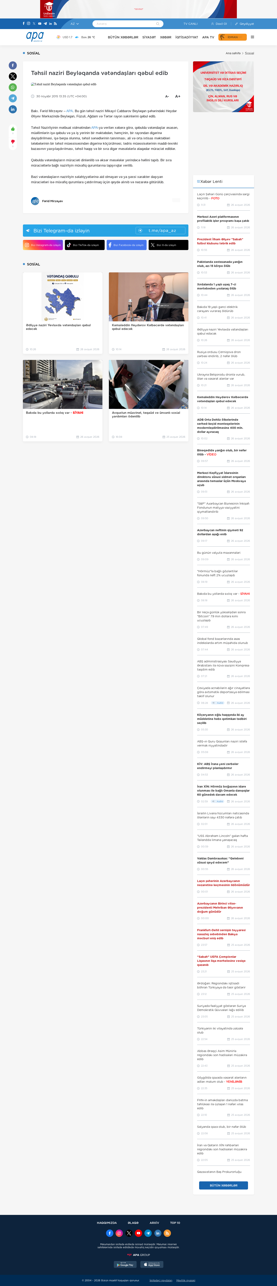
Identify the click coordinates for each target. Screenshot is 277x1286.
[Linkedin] (50, 24)
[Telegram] (45, 24)
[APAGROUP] (138, 1255)
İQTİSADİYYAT (186, 37)
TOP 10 (175, 1222)
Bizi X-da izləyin (166, 245)
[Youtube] (39, 24)
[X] (34, 24)
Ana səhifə (233, 53)
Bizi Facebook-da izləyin (128, 245)
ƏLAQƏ (133, 1222)
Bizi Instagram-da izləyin (46, 245)
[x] (129, 1234)
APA (69, 111)
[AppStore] (151, 1265)
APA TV (208, 37)
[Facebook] (24, 24)
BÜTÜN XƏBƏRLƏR (123, 37)
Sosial (249, 53)
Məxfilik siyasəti (185, 1280)
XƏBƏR (165, 37)
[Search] (157, 24)
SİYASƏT (149, 37)
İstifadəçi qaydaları (161, 1280)
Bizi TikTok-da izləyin (86, 245)
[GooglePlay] (125, 1265)
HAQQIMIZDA (107, 1222)
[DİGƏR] (250, 37)
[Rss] (55, 24)
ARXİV (154, 1222)
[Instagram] (28, 24)
